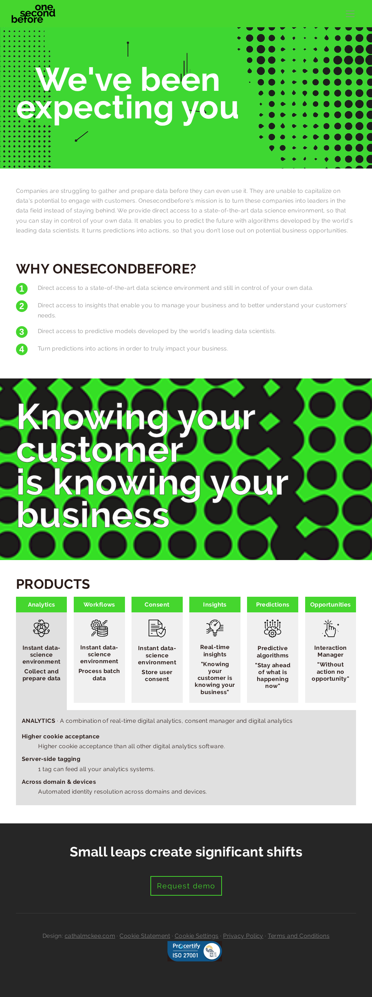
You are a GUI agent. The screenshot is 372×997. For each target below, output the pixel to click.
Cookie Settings (197, 935)
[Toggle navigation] (350, 14)
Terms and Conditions (298, 935)
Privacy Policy (243, 935)
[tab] (41, 653)
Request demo (186, 886)
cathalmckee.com (90, 935)
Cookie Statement (145, 935)
